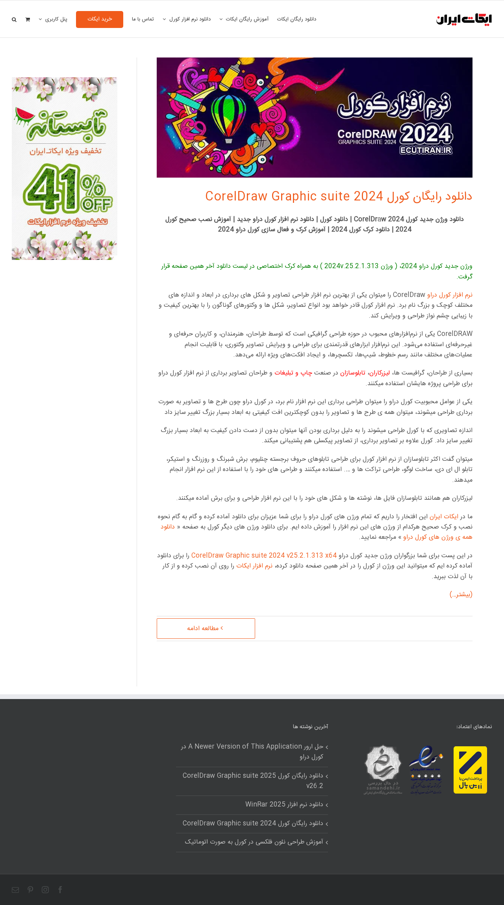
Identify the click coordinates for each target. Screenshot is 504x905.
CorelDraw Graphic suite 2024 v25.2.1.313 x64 (264, 556)
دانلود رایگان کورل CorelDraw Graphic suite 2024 (338, 197)
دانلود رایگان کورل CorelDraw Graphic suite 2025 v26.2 (253, 781)
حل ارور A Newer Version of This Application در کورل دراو (252, 752)
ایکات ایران (444, 517)
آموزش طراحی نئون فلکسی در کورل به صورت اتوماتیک (254, 842)
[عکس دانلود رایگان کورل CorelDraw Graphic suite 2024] (64, 82)
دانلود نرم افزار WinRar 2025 (284, 805)
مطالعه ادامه (203, 628)
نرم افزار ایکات (254, 566)
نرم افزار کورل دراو (449, 295)
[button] (14, 18)
